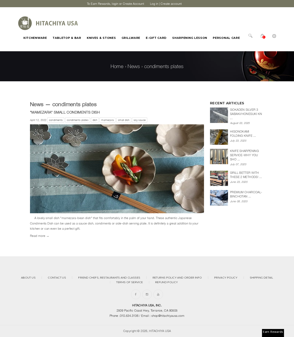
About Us (28, 277)
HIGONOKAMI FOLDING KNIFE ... (243, 133)
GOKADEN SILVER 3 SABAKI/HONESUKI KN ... (246, 114)
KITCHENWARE (35, 37)
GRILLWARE (131, 37)
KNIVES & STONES (101, 37)
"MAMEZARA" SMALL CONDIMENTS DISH (65, 112)
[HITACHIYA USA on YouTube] (158, 294)
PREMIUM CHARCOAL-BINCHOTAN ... (246, 194)
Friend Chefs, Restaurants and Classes (109, 277)
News (134, 66)
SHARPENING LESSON (189, 37)
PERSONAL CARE (226, 37)
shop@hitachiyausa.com (167, 315)
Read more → (39, 235)
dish (95, 120)
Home (117, 66)
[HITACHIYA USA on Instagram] (147, 294)
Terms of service (129, 282)
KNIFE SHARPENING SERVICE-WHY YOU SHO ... (244, 155)
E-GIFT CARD (156, 37)
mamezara (107, 120)
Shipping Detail (261, 277)
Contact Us (57, 277)
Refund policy (166, 282)
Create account (171, 3)
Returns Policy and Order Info (177, 277)
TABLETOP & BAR (67, 37)
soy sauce (140, 120)
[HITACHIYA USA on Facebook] (135, 294)
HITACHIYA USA (160, 331)
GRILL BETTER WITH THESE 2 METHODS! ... (246, 175)
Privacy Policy (225, 277)
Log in (154, 3)
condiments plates (77, 120)
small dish (124, 120)
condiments (56, 120)
